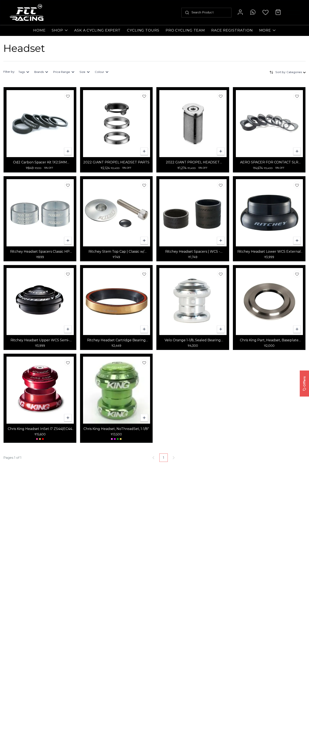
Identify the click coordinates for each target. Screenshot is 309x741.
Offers (304, 381)
